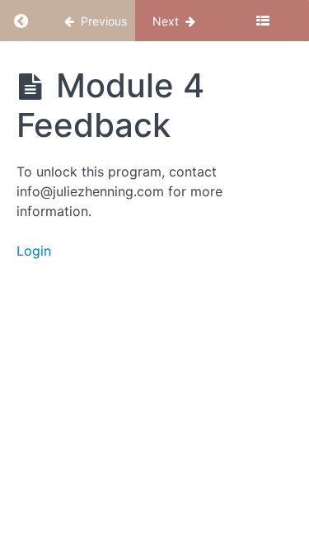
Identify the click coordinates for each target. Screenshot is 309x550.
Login (33, 250)
